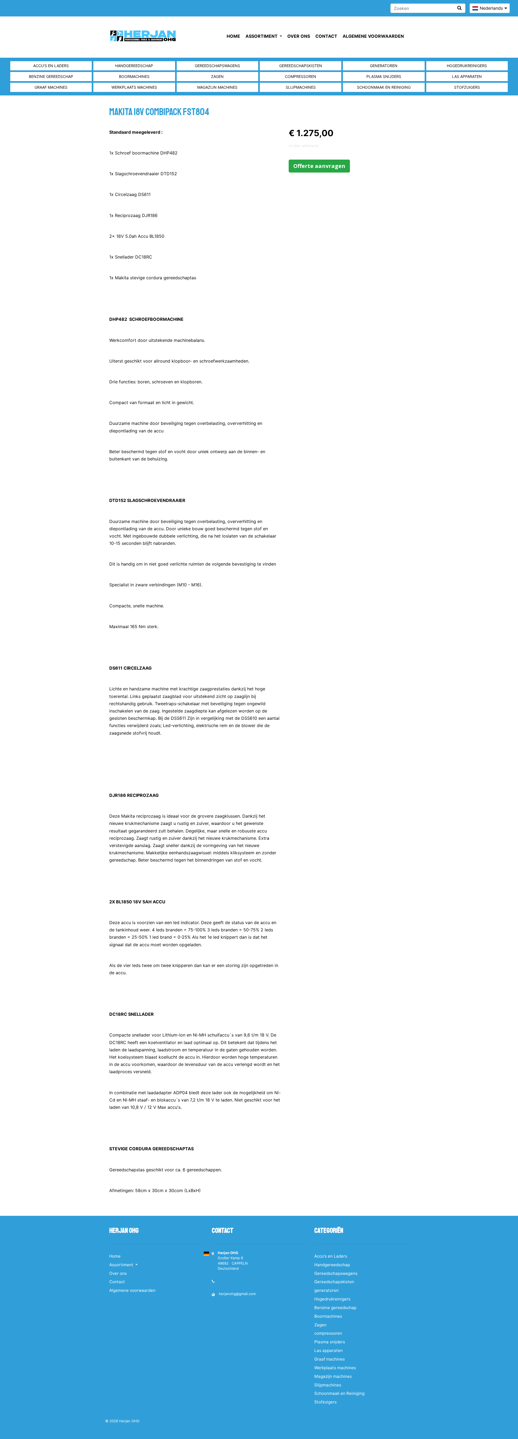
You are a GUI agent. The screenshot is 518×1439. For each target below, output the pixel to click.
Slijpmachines (301, 87)
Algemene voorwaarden (373, 36)
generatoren (383, 65)
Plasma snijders (383, 76)
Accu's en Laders (51, 65)
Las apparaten (467, 76)
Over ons (298, 36)
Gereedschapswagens (217, 65)
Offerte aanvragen (319, 166)
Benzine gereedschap (51, 76)
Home (233, 36)
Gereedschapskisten (300, 65)
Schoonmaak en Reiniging (384, 87)
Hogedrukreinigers (467, 65)
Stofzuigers (467, 87)
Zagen (217, 76)
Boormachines (134, 76)
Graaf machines (51, 87)
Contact (326, 36)
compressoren (300, 76)
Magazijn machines (217, 87)
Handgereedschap (134, 65)
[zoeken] (459, 8)
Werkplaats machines (134, 87)
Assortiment (262, 36)
